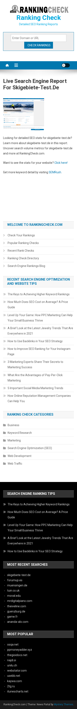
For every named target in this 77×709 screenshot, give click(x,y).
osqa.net (12, 644)
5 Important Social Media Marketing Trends (35, 388)
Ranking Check (38, 18)
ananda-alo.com (17, 621)
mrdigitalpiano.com (19, 601)
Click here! (61, 162)
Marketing (14, 440)
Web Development (19, 456)
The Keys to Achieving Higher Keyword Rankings (39, 294)
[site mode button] (66, 65)
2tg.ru (11, 686)
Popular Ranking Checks (23, 243)
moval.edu (14, 595)
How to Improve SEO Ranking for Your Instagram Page (39, 351)
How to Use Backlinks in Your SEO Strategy (35, 341)
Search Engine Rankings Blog (26, 266)
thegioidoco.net (17, 655)
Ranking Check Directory (23, 258)
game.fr (12, 616)
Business (13, 425)
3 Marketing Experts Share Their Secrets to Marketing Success (35, 364)
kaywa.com (14, 681)
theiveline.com (16, 606)
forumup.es (14, 580)
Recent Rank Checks (21, 250)
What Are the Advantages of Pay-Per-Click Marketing (35, 377)
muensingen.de (17, 585)
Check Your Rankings (21, 235)
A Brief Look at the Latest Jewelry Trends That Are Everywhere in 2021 (40, 330)
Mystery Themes (63, 704)
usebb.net (13, 675)
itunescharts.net (17, 691)
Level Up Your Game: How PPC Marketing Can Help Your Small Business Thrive (40, 317)
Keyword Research (20, 432)
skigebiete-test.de (19, 575)
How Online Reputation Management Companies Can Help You (39, 398)
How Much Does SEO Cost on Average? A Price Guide (38, 304)
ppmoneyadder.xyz (19, 649)
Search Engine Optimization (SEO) (30, 448)
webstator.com (17, 670)
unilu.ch (12, 665)
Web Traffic (15, 463)
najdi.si (11, 660)
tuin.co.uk (13, 590)
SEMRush (55, 172)
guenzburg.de (16, 611)
